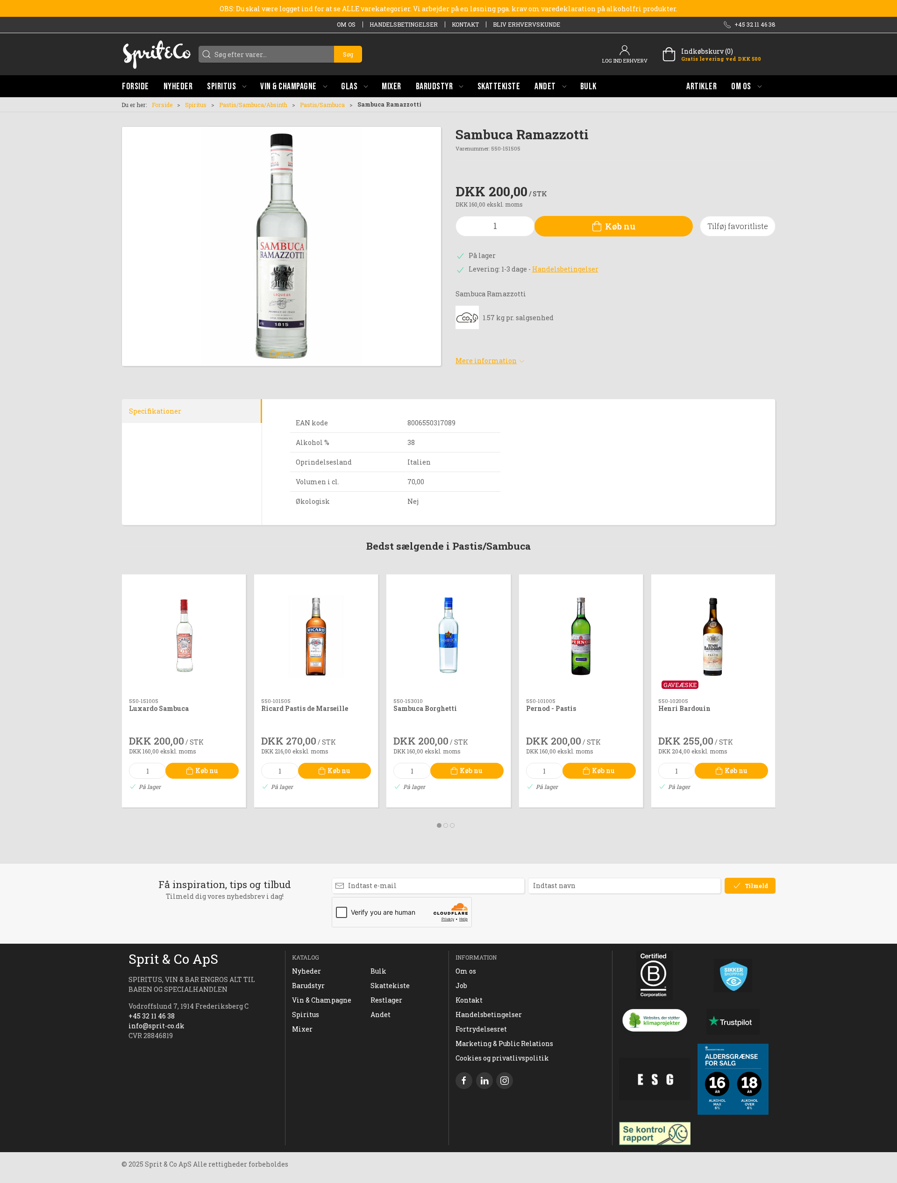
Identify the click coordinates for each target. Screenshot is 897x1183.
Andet (380, 1014)
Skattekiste (390, 985)
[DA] (156, 54)
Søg (348, 54)
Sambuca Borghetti (425, 708)
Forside (162, 104)
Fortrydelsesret (481, 1029)
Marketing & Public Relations (504, 1043)
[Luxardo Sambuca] (184, 636)
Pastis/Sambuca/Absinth (253, 104)
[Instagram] (504, 1080)
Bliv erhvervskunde (526, 24)
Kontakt (465, 24)
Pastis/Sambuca (322, 104)
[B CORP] (655, 975)
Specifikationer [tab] (155, 411)
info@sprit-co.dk (156, 1025)
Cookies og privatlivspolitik (502, 1058)
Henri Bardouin (684, 708)
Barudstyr (308, 985)
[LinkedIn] (484, 1080)
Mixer (302, 1029)
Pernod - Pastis (551, 708)
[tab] (439, 825)
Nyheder (306, 971)
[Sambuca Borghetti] (448, 636)
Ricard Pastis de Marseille (304, 708)
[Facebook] (464, 1080)
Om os (346, 24)
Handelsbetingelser (404, 24)
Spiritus (195, 104)
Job (461, 985)
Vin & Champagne (321, 1000)
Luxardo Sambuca (159, 708)
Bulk (378, 971)
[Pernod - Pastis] (581, 636)
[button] (226, 86)
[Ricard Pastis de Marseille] (316, 636)
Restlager (386, 1000)
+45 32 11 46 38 (151, 1015)
